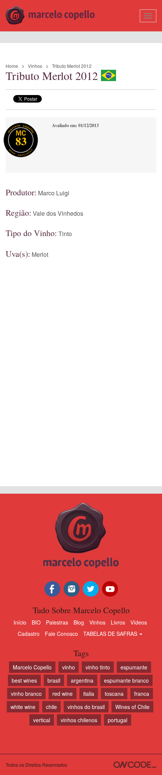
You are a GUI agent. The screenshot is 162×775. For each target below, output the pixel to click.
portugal (117, 720)
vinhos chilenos (79, 720)
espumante (134, 667)
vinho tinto (98, 667)
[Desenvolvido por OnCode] (134, 764)
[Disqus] (81, 364)
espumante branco (126, 680)
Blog (78, 622)
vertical (41, 720)
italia (88, 693)
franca (141, 693)
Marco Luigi (53, 193)
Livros (118, 622)
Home (12, 66)
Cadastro (29, 633)
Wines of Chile (132, 707)
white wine (23, 707)
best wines (24, 680)
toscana (114, 693)
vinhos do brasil (86, 707)
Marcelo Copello (32, 667)
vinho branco (26, 693)
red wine (62, 693)
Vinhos (35, 66)
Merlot (40, 254)
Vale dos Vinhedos (58, 213)
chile (51, 707)
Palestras (57, 622)
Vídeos (138, 622)
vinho (68, 667)
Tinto (65, 233)
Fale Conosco (61, 633)
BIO (36, 622)
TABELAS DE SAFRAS (111, 633)
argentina (82, 680)
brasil (53, 680)
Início (20, 622)
